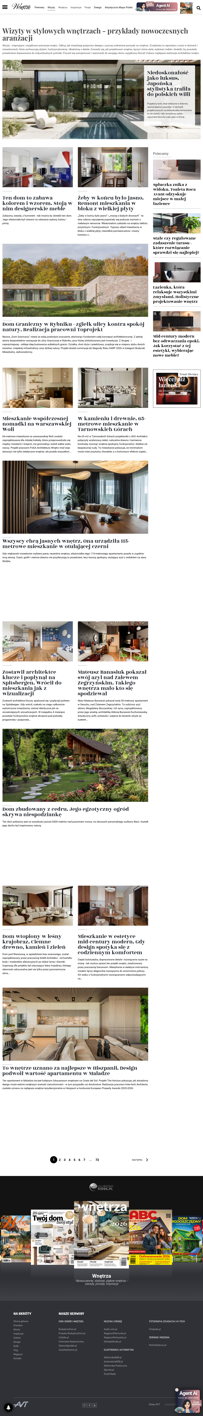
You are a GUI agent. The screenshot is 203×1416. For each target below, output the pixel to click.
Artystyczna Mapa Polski (119, 7)
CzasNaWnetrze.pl (68, 1350)
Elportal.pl (109, 1370)
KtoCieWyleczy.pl (157, 1345)
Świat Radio (110, 1374)
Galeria (17, 1338)
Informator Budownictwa (71, 1341)
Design (98, 7)
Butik (16, 1346)
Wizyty (51, 7)
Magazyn (18, 1354)
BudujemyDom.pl (67, 1329)
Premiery (39, 7)
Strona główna (20, 1321)
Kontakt (17, 1358)
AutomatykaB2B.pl (113, 1361)
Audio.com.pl (110, 1329)
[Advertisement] (75, 594)
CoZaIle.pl (64, 1337)
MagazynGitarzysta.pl (115, 1333)
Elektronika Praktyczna (115, 1365)
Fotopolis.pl (155, 1329)
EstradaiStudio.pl (112, 1341)
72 (97, 1160)
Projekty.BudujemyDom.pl (72, 1333)
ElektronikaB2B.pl (112, 1357)
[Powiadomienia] (8, 1407)
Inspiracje (18, 1333)
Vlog (15, 1350)
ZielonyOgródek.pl (68, 1345)
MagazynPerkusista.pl (115, 1337)
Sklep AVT (154, 1404)
